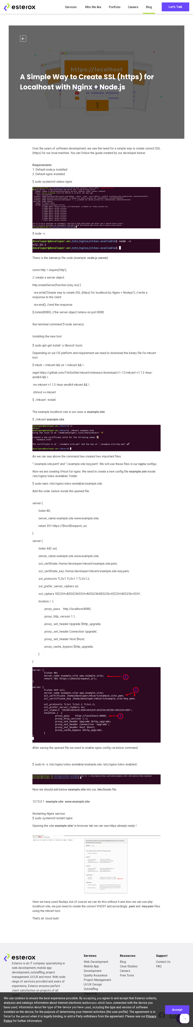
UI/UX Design (93, 984)
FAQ (159, 966)
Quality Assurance (95, 975)
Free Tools (127, 975)
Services (71, 7)
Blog (149, 7)
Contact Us (163, 962)
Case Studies (129, 966)
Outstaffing (91, 989)
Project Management (97, 980)
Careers (133, 7)
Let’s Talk (175, 7)
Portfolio (114, 7)
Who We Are (93, 7)
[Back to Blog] (23, 38)
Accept (177, 1010)
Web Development (96, 962)
